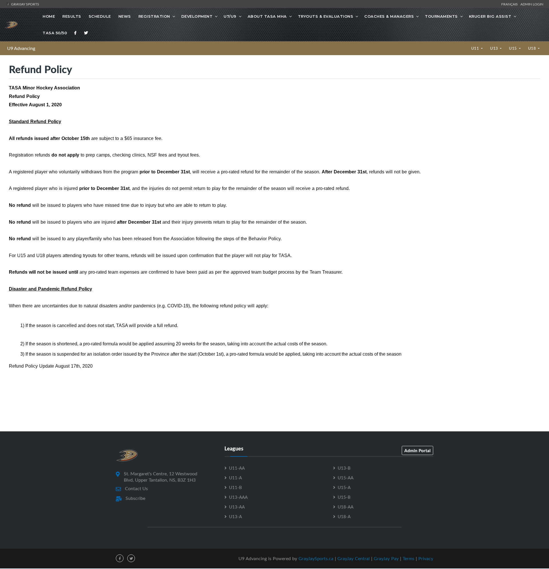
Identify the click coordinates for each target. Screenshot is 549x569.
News (124, 16)
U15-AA (345, 477)
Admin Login (531, 4)
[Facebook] (75, 33)
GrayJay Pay (386, 558)
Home (49, 16)
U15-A (344, 487)
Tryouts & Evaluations (325, 16)
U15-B (344, 497)
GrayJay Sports (24, 4)
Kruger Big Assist (490, 16)
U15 (513, 48)
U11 (475, 48)
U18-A (344, 516)
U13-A (235, 516)
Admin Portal (417, 450)
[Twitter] (86, 33)
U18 (532, 48)
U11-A (235, 477)
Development (197, 16)
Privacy (425, 558)
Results (71, 16)
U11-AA (237, 468)
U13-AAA (238, 497)
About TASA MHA (267, 16)
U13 (494, 48)
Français (510, 4)
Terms (408, 558)
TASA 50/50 (55, 33)
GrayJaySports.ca (316, 558)
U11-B (235, 487)
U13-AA (237, 507)
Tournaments (441, 16)
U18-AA (345, 507)
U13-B (344, 468)
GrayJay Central (353, 558)
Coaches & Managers (389, 16)
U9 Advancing (21, 48)
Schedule (100, 16)
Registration (154, 16)
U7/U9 (230, 16)
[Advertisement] (274, 405)
